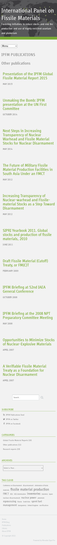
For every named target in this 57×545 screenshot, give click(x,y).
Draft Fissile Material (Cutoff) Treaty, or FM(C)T (25, 263)
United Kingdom (33, 505)
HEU (11, 494)
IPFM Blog (6, 522)
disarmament (28, 485)
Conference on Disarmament (12, 485)
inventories (33, 493)
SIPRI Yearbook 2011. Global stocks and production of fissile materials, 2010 (27, 235)
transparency (22, 505)
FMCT (6, 493)
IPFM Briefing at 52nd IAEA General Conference (24, 289)
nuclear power (28, 497)
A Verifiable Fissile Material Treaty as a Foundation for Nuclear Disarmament (24, 370)
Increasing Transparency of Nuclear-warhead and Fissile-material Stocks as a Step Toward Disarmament (29, 202)
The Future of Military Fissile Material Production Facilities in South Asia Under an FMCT (28, 169)
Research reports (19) (11, 449)
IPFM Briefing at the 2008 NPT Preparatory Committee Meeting (28, 316)
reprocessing (9, 501)
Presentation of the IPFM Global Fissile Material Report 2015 (28, 76)
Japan (51, 494)
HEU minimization (20, 494)
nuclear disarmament (11, 498)
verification (43, 505)
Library (4, 528)
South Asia (26, 502)
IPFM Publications (18, 55)
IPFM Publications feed (15, 415)
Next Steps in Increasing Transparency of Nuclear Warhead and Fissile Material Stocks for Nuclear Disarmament (28, 137)
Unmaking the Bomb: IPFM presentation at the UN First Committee (24, 104)
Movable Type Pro (48, 540)
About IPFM (6, 531)
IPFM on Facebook (13, 424)
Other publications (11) (12, 445)
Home (4, 519)
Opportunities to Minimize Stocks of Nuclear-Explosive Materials (29, 342)
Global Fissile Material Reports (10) (17, 440)
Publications (6, 525)
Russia (19, 502)
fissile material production (30, 489)
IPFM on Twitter (12, 419)
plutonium (41, 498)
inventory (45, 494)
